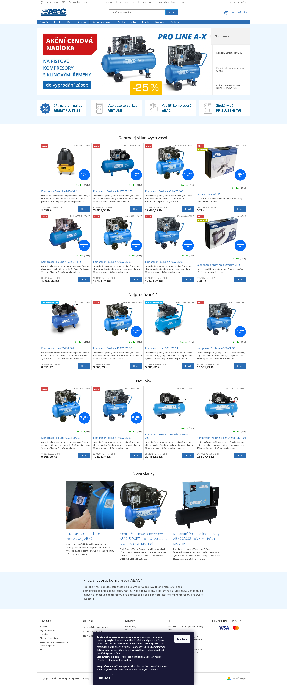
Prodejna (146, 2)
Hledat (172, 12)
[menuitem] (44, 22)
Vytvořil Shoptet (240, 678)
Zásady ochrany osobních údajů (54, 641)
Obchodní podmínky (166, 2)
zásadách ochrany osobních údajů (114, 660)
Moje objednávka (128, 2)
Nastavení (104, 677)
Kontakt (110, 2)
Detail (84, 209)
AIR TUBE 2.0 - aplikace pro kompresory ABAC (185, 628)
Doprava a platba (47, 645)
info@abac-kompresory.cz (99, 627)
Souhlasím (182, 639)
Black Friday (130, 626)
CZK (231, 2)
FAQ (41, 649)
